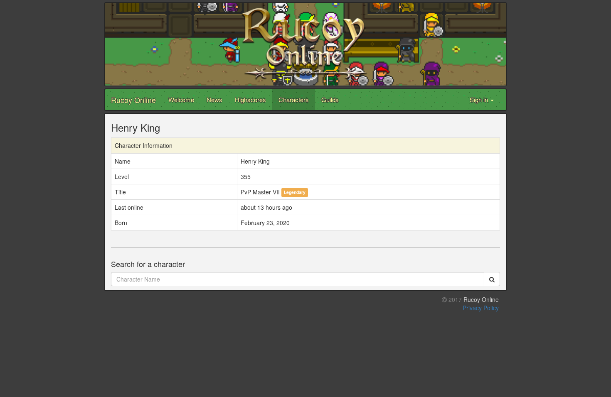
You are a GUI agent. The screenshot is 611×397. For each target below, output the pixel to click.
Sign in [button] (480, 99)
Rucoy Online (133, 99)
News (214, 99)
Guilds (330, 99)
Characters (293, 99)
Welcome (181, 99)
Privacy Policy (481, 308)
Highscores (250, 99)
